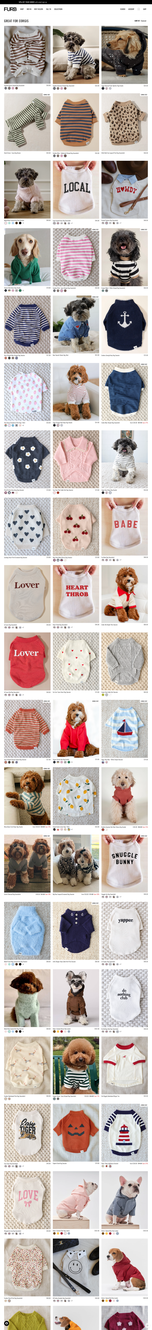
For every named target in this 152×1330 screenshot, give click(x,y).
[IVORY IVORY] (110, 694)
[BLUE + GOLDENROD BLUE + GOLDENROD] (16, 88)
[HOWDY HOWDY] (58, 223)
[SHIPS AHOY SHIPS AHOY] (103, 762)
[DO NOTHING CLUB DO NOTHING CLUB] (68, 223)
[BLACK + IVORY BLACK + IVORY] (5, 290)
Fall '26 (48, 9)
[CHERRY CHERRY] (12, 492)
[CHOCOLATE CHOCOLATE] (16, 223)
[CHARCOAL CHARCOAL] (5, 88)
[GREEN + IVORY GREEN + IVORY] (103, 290)
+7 (72, 223)
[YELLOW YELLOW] (58, 1031)
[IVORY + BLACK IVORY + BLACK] (16, 290)
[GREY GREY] (9, 492)
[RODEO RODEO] (54, 829)
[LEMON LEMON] (68, 829)
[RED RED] (61, 1031)
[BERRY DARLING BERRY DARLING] (106, 1166)
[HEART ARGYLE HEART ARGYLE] (61, 829)
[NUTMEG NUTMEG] (12, 358)
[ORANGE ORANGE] (5, 358)
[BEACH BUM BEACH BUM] (103, 1166)
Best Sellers (38, 9)
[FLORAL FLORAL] (9, 1098)
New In (29, 9)
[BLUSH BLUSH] (5, 223)
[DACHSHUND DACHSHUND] (5, 1098)
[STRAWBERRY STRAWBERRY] (9, 425)
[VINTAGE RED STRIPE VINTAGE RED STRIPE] (106, 88)
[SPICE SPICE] (58, 492)
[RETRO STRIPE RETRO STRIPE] (9, 290)
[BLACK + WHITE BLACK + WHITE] (106, 290)
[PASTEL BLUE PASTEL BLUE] (12, 223)
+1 (23, 223)
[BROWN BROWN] (9, 88)
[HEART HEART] (20, 425)
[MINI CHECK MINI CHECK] (12, 425)
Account (131, 9)
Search (122, 9)
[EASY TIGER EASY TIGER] (65, 223)
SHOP (22, 9)
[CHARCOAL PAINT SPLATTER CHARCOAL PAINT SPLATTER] (103, 88)
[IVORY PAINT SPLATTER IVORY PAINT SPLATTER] (106, 829)
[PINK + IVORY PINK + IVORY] (12, 88)
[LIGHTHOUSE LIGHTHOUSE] (110, 1166)
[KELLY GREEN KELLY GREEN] (20, 290)
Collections (58, 9)
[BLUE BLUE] (16, 358)
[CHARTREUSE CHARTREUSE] (103, 694)
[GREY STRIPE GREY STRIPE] (110, 88)
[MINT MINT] (9, 223)
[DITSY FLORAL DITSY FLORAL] (65, 829)
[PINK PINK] (12, 290)
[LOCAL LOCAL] (54, 223)
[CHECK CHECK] (16, 425)
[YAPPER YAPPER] (61, 223)
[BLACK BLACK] (20, 223)
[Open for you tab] (6, 1323)
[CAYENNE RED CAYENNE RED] (103, 829)
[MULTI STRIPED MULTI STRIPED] (5, 425)
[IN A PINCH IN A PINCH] (106, 762)
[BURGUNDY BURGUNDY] (5, 492)
